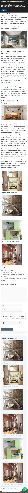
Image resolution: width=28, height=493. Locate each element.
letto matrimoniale (7, 272)
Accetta (4, 10)
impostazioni (14, 7)
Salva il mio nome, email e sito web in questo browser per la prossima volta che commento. (14, 317)
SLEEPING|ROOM (8, 270)
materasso (21, 73)
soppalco (15, 272)
